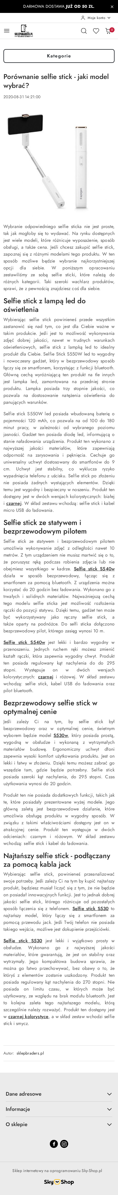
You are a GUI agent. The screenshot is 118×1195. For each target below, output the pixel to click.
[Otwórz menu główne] (6, 30)
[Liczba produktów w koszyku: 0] (108, 30)
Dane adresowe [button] (24, 1094)
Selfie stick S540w (94, 568)
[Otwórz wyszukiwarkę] (84, 30)
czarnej (13, 503)
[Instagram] (64, 1144)
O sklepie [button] (16, 1124)
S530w (61, 735)
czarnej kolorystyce (28, 1016)
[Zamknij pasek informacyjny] (112, 6)
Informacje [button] (18, 1109)
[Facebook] (54, 1144)
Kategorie (59, 56)
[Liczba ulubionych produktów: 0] (96, 30)
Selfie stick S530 (90, 908)
